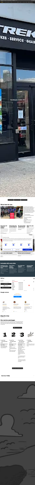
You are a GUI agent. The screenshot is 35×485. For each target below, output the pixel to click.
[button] (29, 285)
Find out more (19, 255)
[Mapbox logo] (25, 290)
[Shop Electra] (5, 0)
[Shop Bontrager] (9, 0)
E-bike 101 (2, 256)
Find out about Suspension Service (17, 368)
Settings (30, 247)
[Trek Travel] (14, 0)
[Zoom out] (33, 289)
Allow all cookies (27, 249)
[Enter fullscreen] (33, 281)
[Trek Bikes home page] (2, 0)
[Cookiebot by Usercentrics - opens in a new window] (29, 234)
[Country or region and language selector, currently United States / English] (31, 0)
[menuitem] (6, 2)
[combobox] (32, 2)
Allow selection (17, 249)
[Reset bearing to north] (33, 290)
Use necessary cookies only (7, 249)
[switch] (14, 244)
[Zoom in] (33, 288)
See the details (19, 229)
